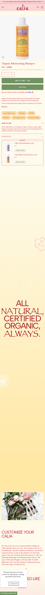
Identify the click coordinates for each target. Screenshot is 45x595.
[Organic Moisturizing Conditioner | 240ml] (8, 159)
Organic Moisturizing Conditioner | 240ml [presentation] (25, 155)
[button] (38, 7)
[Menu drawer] (3, 7)
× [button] (26, 568)
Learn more (13, 584)
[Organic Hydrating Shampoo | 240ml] (8, 147)
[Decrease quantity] (4, 74)
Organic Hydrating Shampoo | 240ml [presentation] (24, 143)
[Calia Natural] (22, 7)
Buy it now (22, 87)
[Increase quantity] (12, 74)
